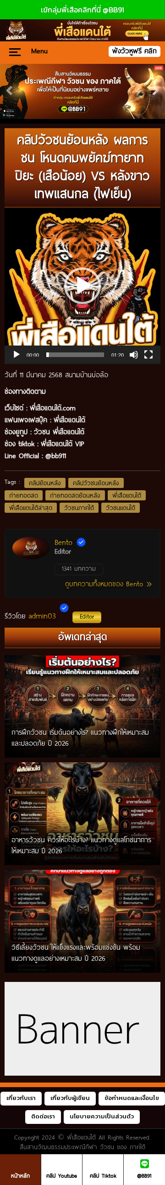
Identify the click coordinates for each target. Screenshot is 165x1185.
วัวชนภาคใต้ (79, 507)
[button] (82, 285)
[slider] (75, 354)
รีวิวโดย (49, 616)
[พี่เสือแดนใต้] (82, 91)
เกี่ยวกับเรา (21, 1098)
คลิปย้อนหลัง (45, 483)
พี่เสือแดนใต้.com (53, 408)
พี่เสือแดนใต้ (126, 495)
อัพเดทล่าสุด (82, 636)
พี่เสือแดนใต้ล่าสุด (30, 507)
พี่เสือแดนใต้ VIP (62, 443)
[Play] (16, 354)
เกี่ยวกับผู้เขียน (70, 1098)
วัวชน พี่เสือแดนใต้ (59, 431)
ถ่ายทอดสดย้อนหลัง (75, 495)
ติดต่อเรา (43, 1116)
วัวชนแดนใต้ (120, 507)
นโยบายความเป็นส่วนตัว (102, 1116)
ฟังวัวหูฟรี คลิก (134, 51)
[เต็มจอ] (148, 354)
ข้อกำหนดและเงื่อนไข (131, 1098)
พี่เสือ (61, 419)
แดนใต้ (76, 419)
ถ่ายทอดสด (23, 495)
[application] (82, 286)
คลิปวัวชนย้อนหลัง (96, 483)
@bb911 (55, 455)
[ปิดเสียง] (133, 354)
